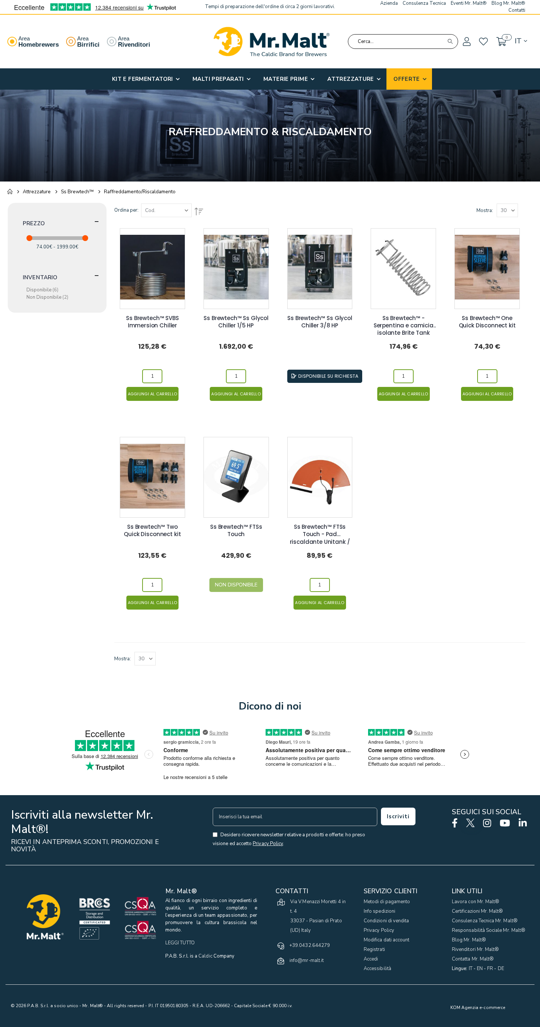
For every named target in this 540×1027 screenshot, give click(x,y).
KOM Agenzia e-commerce (477, 1007)
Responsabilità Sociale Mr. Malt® (488, 930)
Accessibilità (377, 968)
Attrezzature (37, 191)
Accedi (371, 959)
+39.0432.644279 (309, 945)
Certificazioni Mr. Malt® (477, 911)
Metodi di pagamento (387, 901)
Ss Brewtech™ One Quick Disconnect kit (487, 322)
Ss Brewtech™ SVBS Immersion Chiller (152, 322)
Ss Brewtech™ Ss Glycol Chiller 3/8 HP (319, 322)
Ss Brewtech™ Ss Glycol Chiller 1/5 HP (236, 322)
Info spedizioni (379, 911)
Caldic (205, 956)
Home (9, 192)
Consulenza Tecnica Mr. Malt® (485, 921)
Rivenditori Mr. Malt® (475, 949)
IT (470, 968)
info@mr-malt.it (306, 960)
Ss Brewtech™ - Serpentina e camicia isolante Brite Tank (403, 322)
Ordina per (125, 210)
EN (480, 968)
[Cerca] (450, 41)
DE (501, 968)
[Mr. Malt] (271, 41)
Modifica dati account (386, 940)
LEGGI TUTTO (180, 943)
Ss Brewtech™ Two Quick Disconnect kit (152, 530)
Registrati (374, 949)
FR (490, 968)
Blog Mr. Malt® (469, 940)
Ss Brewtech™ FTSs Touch (236, 530)
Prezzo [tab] (34, 223)
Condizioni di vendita (386, 921)
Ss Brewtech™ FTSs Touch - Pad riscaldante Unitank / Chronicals (320, 530)
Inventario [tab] (40, 277)
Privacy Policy (379, 930)
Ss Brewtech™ (77, 191)
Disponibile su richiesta (328, 376)
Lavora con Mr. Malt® (475, 901)
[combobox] (403, 41)
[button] (466, 42)
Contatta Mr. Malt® (473, 959)
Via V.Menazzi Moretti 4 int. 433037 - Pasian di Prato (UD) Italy (318, 916)
